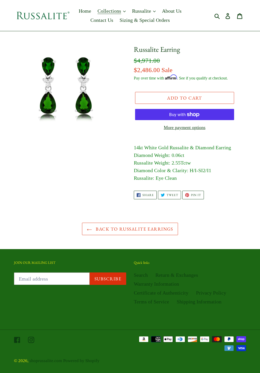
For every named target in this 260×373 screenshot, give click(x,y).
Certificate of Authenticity (161, 293)
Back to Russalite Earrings (133, 229)
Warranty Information (156, 284)
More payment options (184, 127)
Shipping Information (199, 301)
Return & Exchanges (176, 275)
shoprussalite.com (45, 360)
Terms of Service (151, 301)
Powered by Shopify (81, 360)
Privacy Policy (211, 293)
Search (141, 275)
